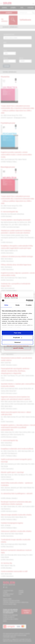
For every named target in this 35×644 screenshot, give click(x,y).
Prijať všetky (17, 332)
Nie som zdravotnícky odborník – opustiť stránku (17, 347)
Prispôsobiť (16, 337)
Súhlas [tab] (6, 305)
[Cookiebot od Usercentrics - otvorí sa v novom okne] (26, 300)
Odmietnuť (17, 342)
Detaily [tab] (18, 305)
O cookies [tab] (29, 305)
